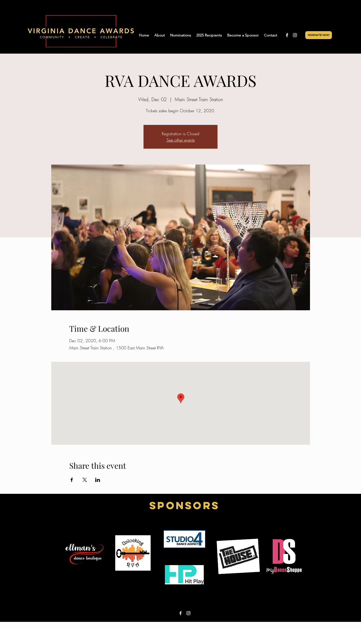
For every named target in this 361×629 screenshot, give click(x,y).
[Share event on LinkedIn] (97, 480)
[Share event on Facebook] (71, 480)
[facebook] (287, 35)
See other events (180, 140)
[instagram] (295, 35)
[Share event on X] (84, 480)
